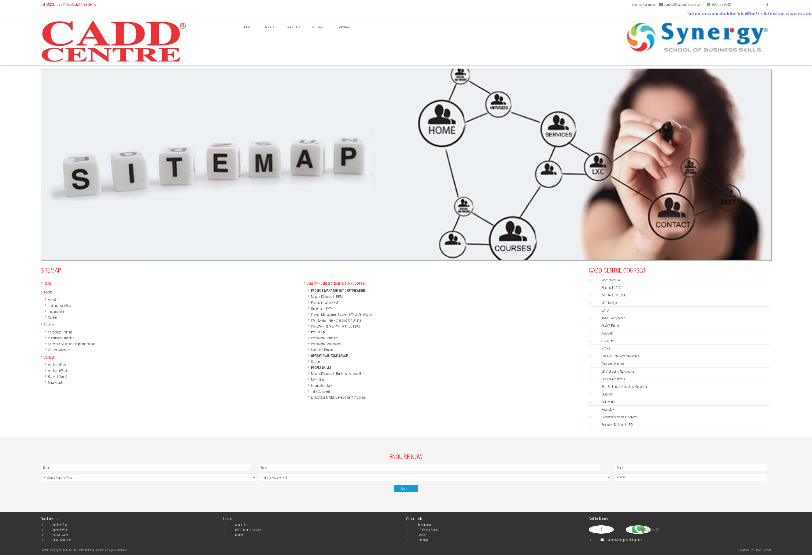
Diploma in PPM (321, 308)
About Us (54, 299)
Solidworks (608, 402)
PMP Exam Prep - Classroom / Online (336, 320)
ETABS (605, 348)
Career (52, 317)
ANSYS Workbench (613, 318)
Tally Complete (321, 391)
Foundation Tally (322, 385)
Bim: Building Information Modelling (624, 386)
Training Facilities (59, 305)
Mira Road (55, 382)
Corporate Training (60, 332)
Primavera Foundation (326, 344)
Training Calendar (643, 4)
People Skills (321, 368)
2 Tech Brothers (762, 550)
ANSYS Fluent (610, 326)
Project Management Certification (338, 291)
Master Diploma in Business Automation (337, 373)
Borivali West (60, 535)
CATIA (605, 310)
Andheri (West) (58, 370)
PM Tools (318, 332)
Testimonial (424, 525)
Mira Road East (61, 540)
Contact (344, 27)
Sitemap (423, 540)
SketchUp (607, 394)
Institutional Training (61, 338)
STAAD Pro (608, 341)
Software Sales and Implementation (72, 344)
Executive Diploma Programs (619, 417)
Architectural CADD (613, 295)
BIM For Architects (613, 379)
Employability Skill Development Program (338, 397)
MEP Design (609, 303)
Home (248, 27)
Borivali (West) (57, 376)
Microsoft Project (322, 350)
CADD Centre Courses (248, 530)
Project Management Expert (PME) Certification (342, 314)
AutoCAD (607, 333)
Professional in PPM (324, 302)
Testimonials (56, 311)
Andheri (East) (57, 364)
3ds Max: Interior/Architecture (620, 356)
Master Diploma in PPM (327, 296)
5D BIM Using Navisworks (617, 371)
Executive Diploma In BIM (617, 425)
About (48, 292)
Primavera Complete (324, 338)
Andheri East (59, 525)
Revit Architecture (612, 364)
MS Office (317, 379)
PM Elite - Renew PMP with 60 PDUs (336, 326)
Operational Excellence (329, 356)
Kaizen (315, 361)
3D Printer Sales (428, 530)
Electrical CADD (611, 287)
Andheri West (60, 530)
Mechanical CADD (612, 280)
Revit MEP (607, 409)
